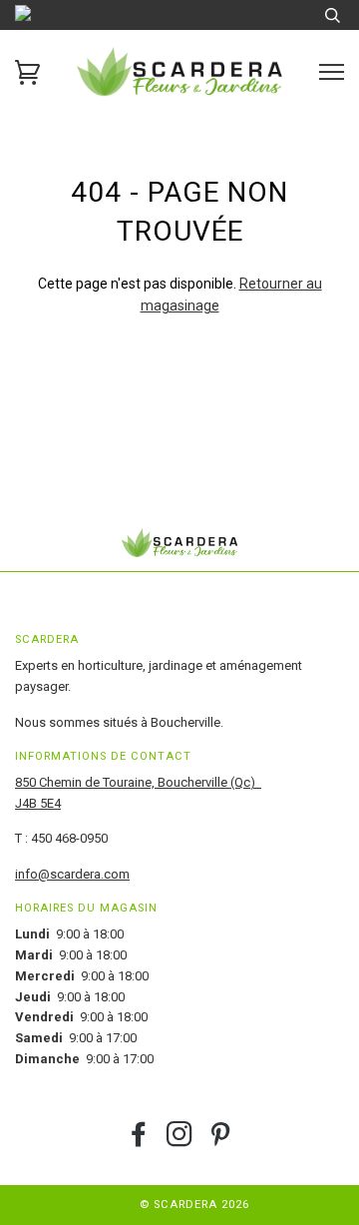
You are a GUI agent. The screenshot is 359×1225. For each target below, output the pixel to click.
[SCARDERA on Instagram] (180, 1140)
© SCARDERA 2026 (194, 1204)
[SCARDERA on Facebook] (139, 1140)
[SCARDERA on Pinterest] (220, 1140)
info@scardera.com (72, 874)
